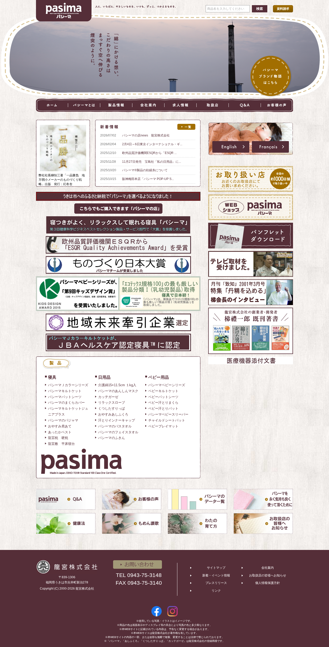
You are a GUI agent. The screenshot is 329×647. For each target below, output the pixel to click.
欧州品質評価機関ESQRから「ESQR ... (149, 153)
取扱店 (213, 105)
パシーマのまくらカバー (66, 402)
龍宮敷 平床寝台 (61, 444)
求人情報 (180, 105)
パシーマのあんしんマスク (118, 391)
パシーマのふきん (111, 438)
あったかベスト (59, 432)
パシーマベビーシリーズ (166, 385)
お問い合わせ (137, 564)
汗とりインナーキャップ (116, 420)
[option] (164, 92)
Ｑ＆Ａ (245, 105)
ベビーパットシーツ (163, 397)
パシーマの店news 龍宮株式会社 (146, 135)
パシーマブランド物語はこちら (271, 76)
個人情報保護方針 (267, 582)
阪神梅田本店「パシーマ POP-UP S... (148, 179)
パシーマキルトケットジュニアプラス (68, 411)
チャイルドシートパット (166, 420)
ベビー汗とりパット (163, 408)
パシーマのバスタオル (115, 426)
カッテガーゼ (108, 397)
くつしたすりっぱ (111, 408)
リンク (216, 590)
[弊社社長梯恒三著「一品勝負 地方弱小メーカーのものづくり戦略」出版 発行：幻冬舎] (63, 127)
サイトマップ (216, 567)
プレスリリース (216, 582)
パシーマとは (84, 105)
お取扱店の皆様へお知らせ (267, 575)
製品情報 (116, 105)
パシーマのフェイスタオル (118, 432)
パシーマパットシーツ (64, 397)
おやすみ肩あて (59, 426)
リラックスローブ (111, 402)
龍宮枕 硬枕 (58, 438)
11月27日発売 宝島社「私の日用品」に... (151, 161)
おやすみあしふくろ (113, 414)
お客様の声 (277, 105)
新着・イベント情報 (216, 575)
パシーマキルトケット (64, 391)
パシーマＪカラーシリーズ (68, 385)
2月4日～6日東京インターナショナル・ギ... (152, 144)
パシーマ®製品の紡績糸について (145, 170)
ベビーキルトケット (163, 391)
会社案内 (148, 105)
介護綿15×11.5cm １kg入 (117, 385)
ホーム (52, 105)
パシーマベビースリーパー (168, 414)
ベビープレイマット (163, 426)
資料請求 (283, 8)
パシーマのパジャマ (63, 420)
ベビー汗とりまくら (163, 402)
